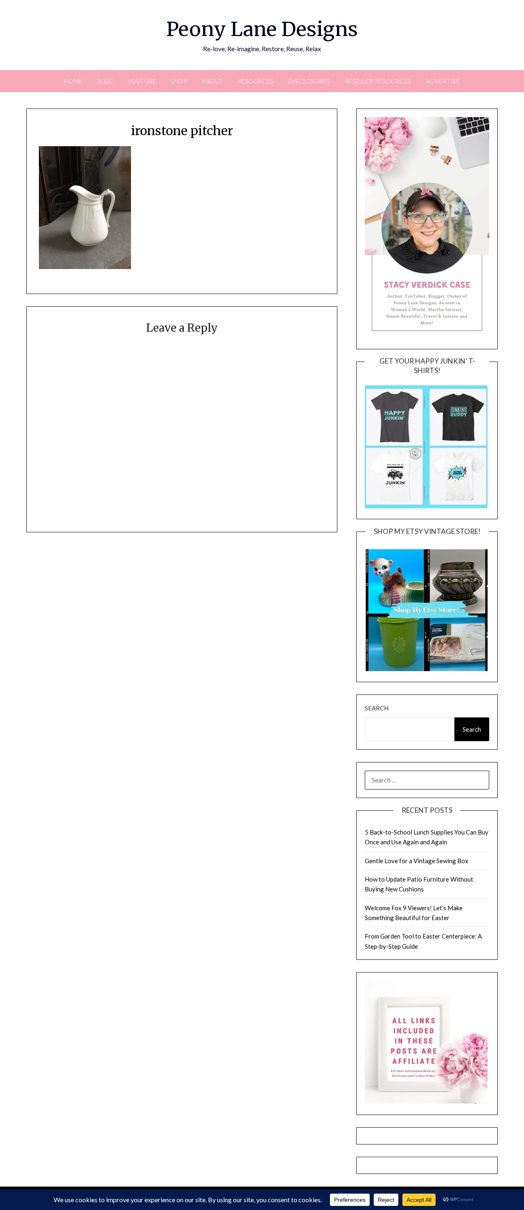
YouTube (142, 81)
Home (73, 81)
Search (376, 708)
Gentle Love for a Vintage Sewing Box (416, 860)
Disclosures (309, 81)
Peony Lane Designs (262, 29)
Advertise (443, 81)
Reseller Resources (378, 81)
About (212, 81)
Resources (255, 81)
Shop (178, 81)
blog (105, 81)
